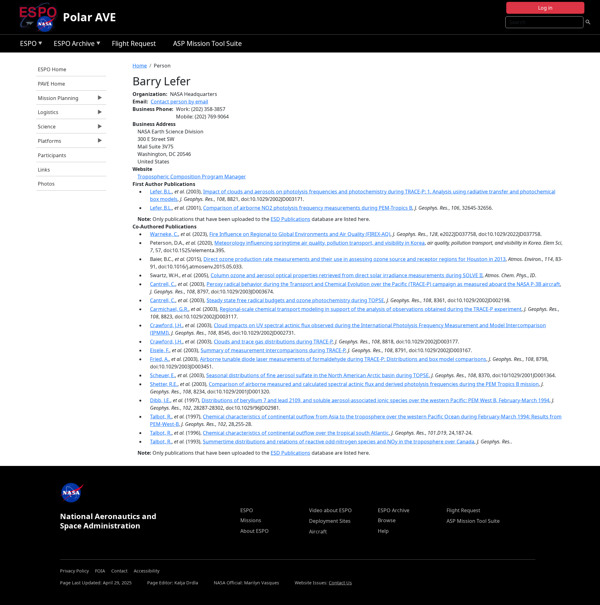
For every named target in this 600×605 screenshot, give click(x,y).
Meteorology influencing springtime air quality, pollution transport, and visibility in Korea (319, 242)
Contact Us (340, 583)
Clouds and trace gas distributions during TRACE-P (273, 341)
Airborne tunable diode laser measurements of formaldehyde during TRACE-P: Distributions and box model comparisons (343, 359)
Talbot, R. (161, 416)
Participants (52, 155)
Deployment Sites (330, 521)
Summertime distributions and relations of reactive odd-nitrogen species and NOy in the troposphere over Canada (338, 441)
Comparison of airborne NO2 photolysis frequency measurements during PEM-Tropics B (307, 207)
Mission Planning (57, 100)
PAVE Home (51, 83)
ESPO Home (52, 69)
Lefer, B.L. (161, 191)
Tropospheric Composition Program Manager (192, 176)
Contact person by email (179, 101)
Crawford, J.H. (166, 325)
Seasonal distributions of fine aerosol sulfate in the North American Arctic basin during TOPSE (317, 375)
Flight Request (134, 43)
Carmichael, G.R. (169, 309)
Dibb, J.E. (160, 400)
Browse (387, 520)
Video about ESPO (330, 510)
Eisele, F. (159, 350)
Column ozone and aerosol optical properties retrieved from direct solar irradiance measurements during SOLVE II (346, 275)
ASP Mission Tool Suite (207, 43)
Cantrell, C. (162, 284)
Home (139, 65)
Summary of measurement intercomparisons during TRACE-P (273, 350)
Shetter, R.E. (164, 384)
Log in (545, 7)
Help (383, 531)
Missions (250, 520)
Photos (46, 183)
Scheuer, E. (162, 375)
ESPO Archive (73, 44)
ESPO (27, 44)
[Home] (40, 17)
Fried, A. (159, 359)
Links (44, 169)
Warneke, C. (164, 234)
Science (46, 128)
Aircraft (318, 531)
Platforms (48, 143)
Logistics (47, 114)
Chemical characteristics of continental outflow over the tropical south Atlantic (296, 432)
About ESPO (254, 531)
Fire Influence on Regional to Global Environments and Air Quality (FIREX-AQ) (299, 234)
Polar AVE (89, 17)
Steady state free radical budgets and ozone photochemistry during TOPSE (295, 300)
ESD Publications (290, 219)
